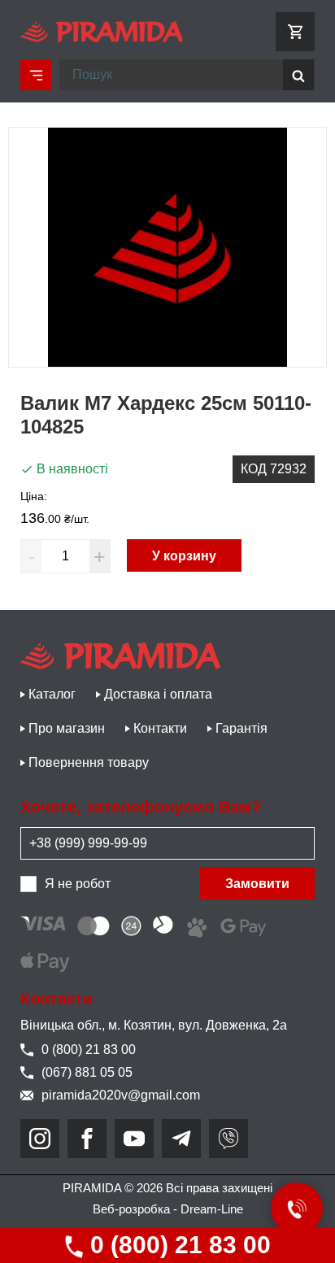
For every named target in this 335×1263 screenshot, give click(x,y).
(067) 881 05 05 (87, 1072)
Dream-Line (212, 1209)
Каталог (52, 694)
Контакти (160, 728)
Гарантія (241, 728)
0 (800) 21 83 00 (177, 1244)
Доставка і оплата (158, 694)
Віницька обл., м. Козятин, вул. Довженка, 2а (153, 1025)
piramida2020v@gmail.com (120, 1095)
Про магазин (66, 728)
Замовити (257, 884)
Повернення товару (88, 762)
